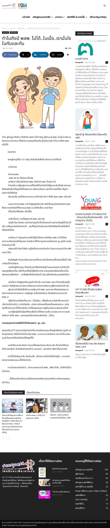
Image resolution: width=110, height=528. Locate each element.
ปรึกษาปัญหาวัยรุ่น (98, 17)
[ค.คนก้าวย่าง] (91, 47)
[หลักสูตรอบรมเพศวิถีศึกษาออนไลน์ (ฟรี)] (44, 482)
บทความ (58, 17)
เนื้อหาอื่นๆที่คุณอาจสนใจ (13, 392)
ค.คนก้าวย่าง (81, 59)
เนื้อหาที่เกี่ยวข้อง (33, 392)
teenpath (79, 62)
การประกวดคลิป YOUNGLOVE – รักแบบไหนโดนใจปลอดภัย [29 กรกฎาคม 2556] (91, 217)
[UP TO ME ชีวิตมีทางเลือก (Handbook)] (91, 278)
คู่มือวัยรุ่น (21, 28)
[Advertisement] (91, 380)
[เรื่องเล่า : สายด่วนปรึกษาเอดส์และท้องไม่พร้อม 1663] (60, 405)
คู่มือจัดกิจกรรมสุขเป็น (60, 468)
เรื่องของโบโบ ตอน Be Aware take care (90, 345)
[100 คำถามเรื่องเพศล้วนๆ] (44, 495)
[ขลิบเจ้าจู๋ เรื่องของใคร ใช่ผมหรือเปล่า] (91, 119)
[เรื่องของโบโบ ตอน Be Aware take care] (91, 332)
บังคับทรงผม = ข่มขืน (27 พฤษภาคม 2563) (35, 417)
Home (4, 28)
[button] (104, 5)
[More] (68, 55)
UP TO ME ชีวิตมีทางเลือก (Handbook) (88, 291)
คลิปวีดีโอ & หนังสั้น (76, 17)
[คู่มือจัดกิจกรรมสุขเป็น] (44, 472)
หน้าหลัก (26, 17)
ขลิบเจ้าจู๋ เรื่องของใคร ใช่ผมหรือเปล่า (91, 136)
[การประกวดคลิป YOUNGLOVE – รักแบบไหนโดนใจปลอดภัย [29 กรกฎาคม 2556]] (91, 200)
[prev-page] (4, 438)
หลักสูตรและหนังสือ (41, 17)
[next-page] (8, 438)
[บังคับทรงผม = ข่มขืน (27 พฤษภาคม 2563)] (36, 406)
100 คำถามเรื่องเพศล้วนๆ (61, 492)
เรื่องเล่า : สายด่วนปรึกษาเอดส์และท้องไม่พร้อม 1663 (60, 416)
